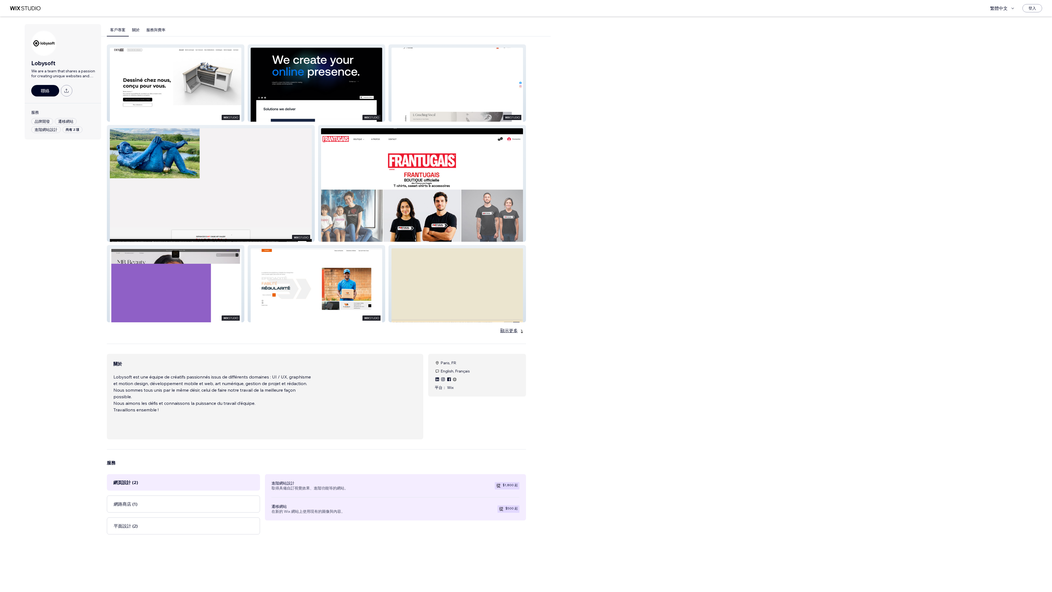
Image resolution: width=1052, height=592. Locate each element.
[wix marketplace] (25, 8)
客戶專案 (117, 29)
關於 (136, 29)
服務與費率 (155, 29)
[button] (175, 83)
